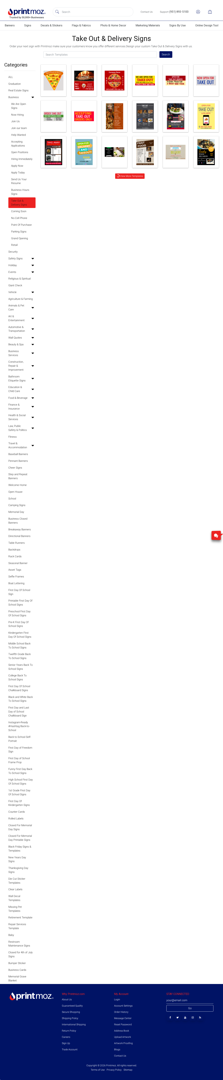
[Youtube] (185, 1017)
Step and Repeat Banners (17, 476)
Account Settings (123, 1005)
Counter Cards (16, 811)
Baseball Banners (18, 454)
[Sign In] (198, 11)
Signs (27, 25)
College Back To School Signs (17, 677)
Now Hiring (17, 114)
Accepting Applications (18, 143)
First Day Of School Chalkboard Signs (19, 688)
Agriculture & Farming (20, 299)
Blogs (117, 1049)
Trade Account (70, 1049)
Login (117, 999)
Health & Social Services (17, 417)
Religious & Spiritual (19, 278)
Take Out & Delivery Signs (19, 202)
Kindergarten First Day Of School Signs (19, 634)
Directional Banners (19, 536)
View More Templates (131, 175)
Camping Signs (16, 505)
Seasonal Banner (18, 563)
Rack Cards (15, 556)
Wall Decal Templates (14, 898)
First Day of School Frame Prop (19, 760)
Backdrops (14, 549)
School (12, 498)
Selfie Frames (16, 576)
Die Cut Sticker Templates (16, 880)
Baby (11, 935)
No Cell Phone (19, 218)
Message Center (123, 1018)
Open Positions (19, 152)
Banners (10, 25)
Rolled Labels (16, 818)
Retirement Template (20, 917)
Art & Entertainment (16, 318)
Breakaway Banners (19, 529)
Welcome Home (17, 485)
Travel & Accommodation (17, 445)
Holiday (12, 265)
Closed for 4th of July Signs (20, 954)
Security (13, 251)
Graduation (14, 83)
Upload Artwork (122, 1037)
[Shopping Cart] (210, 11)
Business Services (13, 353)
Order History (121, 1012)
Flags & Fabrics (81, 25)
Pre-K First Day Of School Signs (18, 624)
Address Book (121, 1030)
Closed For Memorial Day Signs (20, 827)
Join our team (19, 128)
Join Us (15, 121)
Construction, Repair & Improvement (16, 365)
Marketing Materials (148, 25)
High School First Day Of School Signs (20, 781)
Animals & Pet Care (16, 307)
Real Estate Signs (18, 90)
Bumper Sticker (17, 963)
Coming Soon (18, 211)
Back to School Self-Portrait (19, 739)
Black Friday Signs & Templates (19, 848)
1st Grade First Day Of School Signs (19, 792)
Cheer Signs (15, 467)
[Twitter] (178, 1017)
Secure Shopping (71, 1012)
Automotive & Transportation (16, 329)
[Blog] (200, 1017)
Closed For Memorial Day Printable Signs (20, 837)
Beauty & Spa (16, 344)
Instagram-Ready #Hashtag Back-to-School (19, 726)
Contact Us (120, 1055)
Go (190, 1008)
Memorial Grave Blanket (17, 978)
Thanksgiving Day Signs (18, 870)
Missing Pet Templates (15, 908)
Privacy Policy (114, 1069)
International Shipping (74, 1024)
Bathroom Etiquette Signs (17, 378)
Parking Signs (18, 231)
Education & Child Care (15, 389)
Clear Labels (15, 889)
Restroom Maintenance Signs (19, 943)
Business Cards (17, 969)
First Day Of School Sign (19, 592)
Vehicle (12, 292)
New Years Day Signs (17, 859)
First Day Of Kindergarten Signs (19, 803)
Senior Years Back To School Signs (20, 666)
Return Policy (69, 1030)
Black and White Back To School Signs (20, 699)
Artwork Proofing (123, 1043)
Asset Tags (14, 569)
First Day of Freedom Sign (20, 749)
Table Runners (16, 542)
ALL (10, 77)
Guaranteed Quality (72, 1005)
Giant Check (15, 285)
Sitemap (127, 1069)
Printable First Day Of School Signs (20, 602)
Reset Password (123, 1024)
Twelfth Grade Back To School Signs (19, 656)
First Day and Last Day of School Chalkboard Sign (18, 711)
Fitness (12, 436)
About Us (67, 999)
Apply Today (18, 172)
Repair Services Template (17, 926)
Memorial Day (16, 512)
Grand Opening (19, 238)
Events (12, 272)
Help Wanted (18, 134)
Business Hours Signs (20, 191)
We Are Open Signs (18, 106)
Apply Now (17, 165)
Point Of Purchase (21, 224)
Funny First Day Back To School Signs (20, 771)
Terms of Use (98, 1069)
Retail (14, 245)
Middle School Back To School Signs (19, 645)
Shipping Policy (70, 1018)
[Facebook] (170, 1017)
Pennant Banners (18, 460)
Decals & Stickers (51, 25)
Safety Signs (15, 258)
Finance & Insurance (14, 406)
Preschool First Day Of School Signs (19, 613)
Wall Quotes (15, 337)
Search (166, 54)
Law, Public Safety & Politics (17, 428)
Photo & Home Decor (113, 25)
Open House (15, 491)
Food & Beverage (18, 397)
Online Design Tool (206, 25)
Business (13, 97)
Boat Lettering (16, 583)
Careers (66, 1037)
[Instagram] (193, 1017)
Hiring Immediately (21, 159)
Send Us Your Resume (19, 181)
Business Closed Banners (17, 520)
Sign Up (66, 1043)
